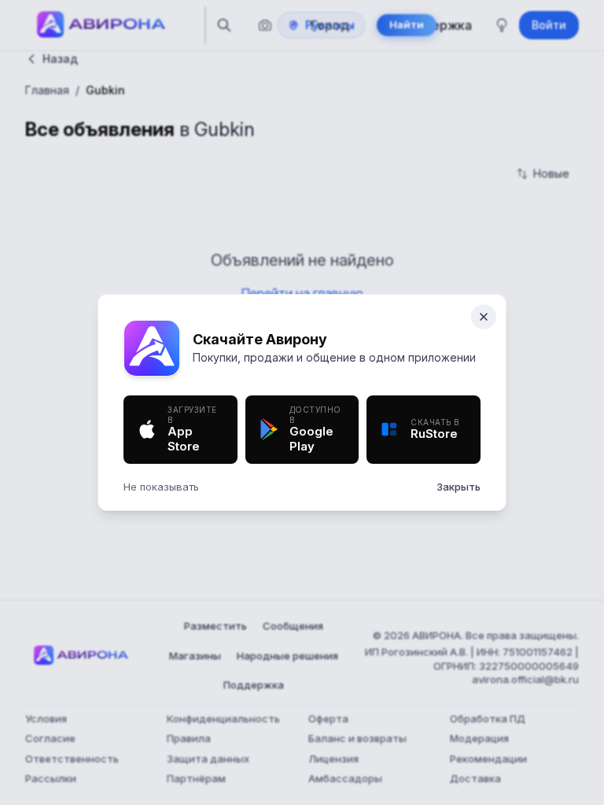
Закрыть (458, 486)
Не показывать (161, 486)
